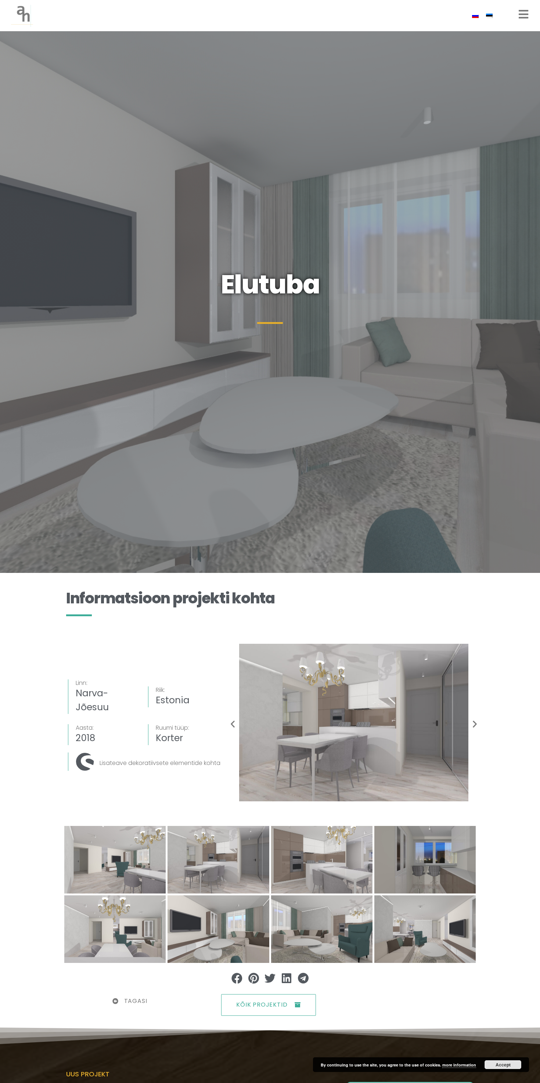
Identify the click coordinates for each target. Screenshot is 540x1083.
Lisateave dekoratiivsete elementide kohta (160, 763)
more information (459, 1065)
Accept (503, 1064)
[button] (232, 723)
